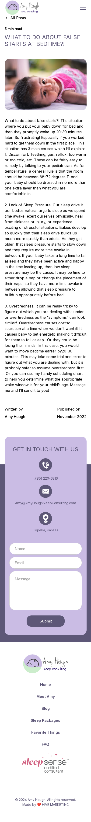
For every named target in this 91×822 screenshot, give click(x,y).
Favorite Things (45, 732)
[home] (22, 7)
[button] (82, 7)
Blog (46, 708)
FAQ (45, 744)
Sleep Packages (45, 720)
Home (45, 684)
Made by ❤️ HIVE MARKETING (45, 805)
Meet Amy (45, 696)
